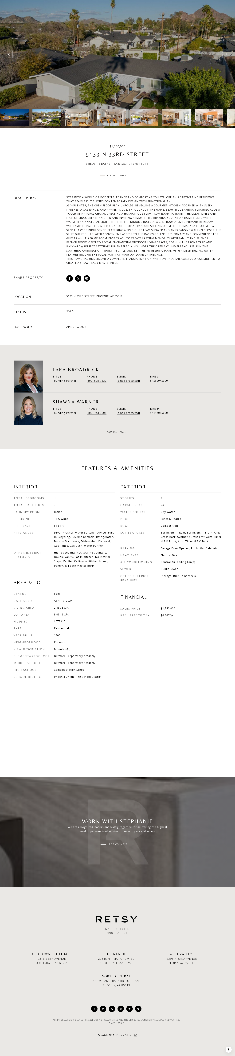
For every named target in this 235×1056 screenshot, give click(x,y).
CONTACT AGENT (117, 431)
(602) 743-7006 (96, 413)
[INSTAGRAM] (121, 1009)
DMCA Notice (116, 1023)
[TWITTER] (112, 1009)
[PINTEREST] (138, 1009)
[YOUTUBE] (129, 1009)
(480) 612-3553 (116, 933)
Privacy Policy (124, 1035)
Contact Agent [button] (117, 175)
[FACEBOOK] (94, 1009)
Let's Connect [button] (117, 844)
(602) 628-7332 (96, 380)
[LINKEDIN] (103, 1009)
